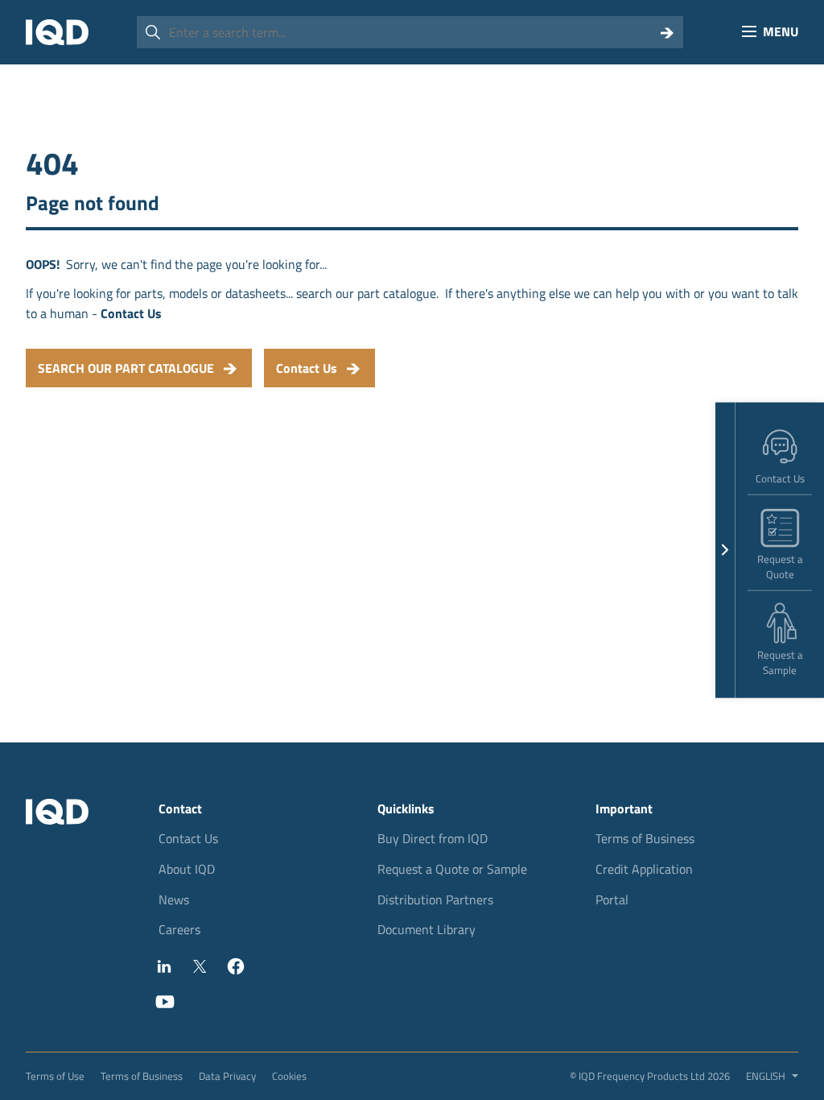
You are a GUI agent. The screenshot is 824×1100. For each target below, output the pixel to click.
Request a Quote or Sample (452, 869)
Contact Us (188, 838)
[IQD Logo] (57, 32)
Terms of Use (55, 1076)
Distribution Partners (435, 899)
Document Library (426, 929)
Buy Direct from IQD (432, 838)
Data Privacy (227, 1076)
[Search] (667, 32)
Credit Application (644, 869)
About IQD (187, 869)
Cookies (289, 1076)
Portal (611, 899)
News (174, 899)
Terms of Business (644, 838)
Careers (179, 929)
